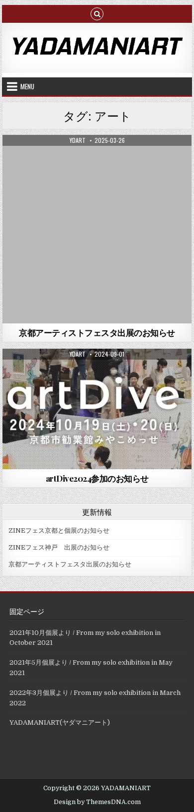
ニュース (97, 159)
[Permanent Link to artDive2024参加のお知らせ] (97, 409)
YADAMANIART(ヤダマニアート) (59, 722)
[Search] (97, 13)
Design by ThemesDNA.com (97, 802)
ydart (78, 140)
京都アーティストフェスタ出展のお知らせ (97, 332)
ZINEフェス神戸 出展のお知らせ (58, 547)
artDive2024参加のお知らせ (97, 478)
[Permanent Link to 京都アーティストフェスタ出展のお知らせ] (97, 229)
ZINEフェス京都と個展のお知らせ (58, 530)
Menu (27, 86)
